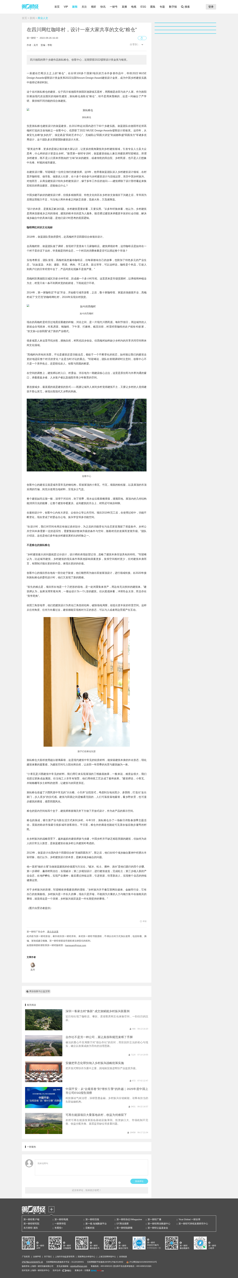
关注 (84, 6)
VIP (66, 6)
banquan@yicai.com (75, 945)
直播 (124, 6)
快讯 (103, 6)
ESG (143, 6)
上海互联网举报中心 (107, 1256)
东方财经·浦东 (30, 1227)
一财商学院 (60, 1223)
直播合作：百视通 (82, 1270)
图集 (152, 6)
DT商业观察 (123, 1223)
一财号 (114, 6)
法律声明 (37, 1256)
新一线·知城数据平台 (96, 1223)
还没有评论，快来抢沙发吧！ (86, 1190)
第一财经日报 (92, 1219)
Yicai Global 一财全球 (189, 1219)
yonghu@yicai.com (78, 1266)
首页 (57, 6)
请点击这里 (52, 931)
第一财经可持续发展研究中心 (193, 1223)
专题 (162, 6)
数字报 (173, 6)
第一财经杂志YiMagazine (129, 1219)
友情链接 (123, 1256)
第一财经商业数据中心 (159, 1223)
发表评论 (139, 1181)
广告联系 (26, 1256)
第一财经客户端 (31, 1219)
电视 (133, 6)
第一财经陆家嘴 (124, 1227)
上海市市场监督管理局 (64, 1256)
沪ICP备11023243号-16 (32, 1262)
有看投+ (59, 1227)
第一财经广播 (154, 1219)
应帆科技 (90, 1227)
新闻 (74, 6)
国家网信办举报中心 (86, 1256)
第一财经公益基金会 (158, 1227)
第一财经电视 (61, 1219)
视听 (93, 6)
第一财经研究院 (31, 1223)
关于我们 (48, 1256)
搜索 (187, 6)
